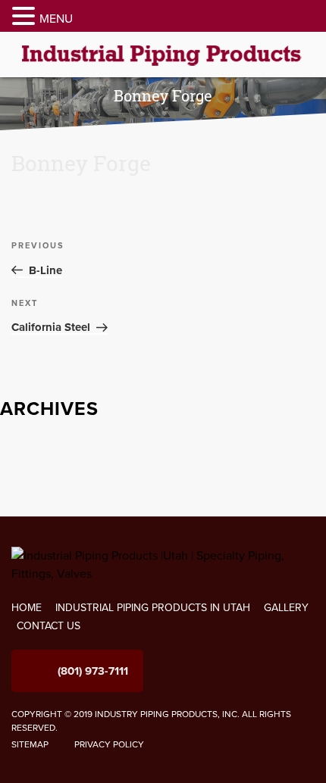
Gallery (286, 607)
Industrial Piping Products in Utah (152, 607)
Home (26, 607)
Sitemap (30, 744)
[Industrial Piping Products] (163, 54)
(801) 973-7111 (93, 671)
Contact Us (48, 625)
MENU (56, 19)
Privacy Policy (109, 744)
